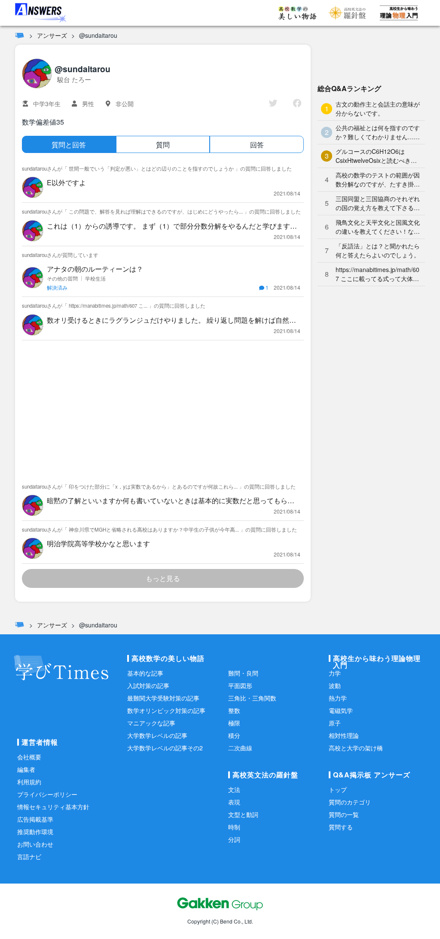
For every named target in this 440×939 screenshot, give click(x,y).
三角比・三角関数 (252, 698)
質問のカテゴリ (350, 802)
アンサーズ (52, 35)
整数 (234, 710)
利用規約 (29, 781)
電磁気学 (341, 710)
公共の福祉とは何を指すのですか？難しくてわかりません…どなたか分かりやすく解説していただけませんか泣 (378, 132)
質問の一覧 (344, 814)
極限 (234, 723)
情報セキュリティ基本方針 (53, 806)
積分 (234, 735)
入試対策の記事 (148, 685)
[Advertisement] (163, 409)
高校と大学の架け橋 (356, 747)
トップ (338, 789)
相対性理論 (344, 735)
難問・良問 (243, 673)
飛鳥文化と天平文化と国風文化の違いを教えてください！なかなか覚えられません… (378, 227)
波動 (335, 685)
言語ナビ (29, 856)
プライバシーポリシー (47, 794)
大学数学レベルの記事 (157, 735)
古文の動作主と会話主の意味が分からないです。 (378, 108)
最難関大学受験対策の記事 (163, 698)
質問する (341, 827)
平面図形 (240, 685)
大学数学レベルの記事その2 (165, 747)
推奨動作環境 (35, 831)
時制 (234, 827)
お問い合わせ (35, 844)
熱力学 (338, 698)
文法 (234, 789)
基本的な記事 (145, 673)
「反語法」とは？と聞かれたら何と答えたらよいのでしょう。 (378, 250)
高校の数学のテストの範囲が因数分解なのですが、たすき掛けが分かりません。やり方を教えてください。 (378, 180)
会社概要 (29, 756)
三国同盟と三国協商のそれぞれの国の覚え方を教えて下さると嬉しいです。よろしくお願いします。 (378, 203)
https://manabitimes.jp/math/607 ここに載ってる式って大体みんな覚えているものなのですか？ (377, 274)
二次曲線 (240, 747)
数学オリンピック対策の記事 (166, 710)
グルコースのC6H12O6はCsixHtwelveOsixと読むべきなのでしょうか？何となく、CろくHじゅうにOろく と (377, 156)
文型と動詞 (243, 814)
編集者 (26, 769)
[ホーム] (19, 35)
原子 (335, 723)
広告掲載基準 (35, 819)
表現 (234, 802)
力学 (335, 673)
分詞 (234, 839)
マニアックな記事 (151, 723)
